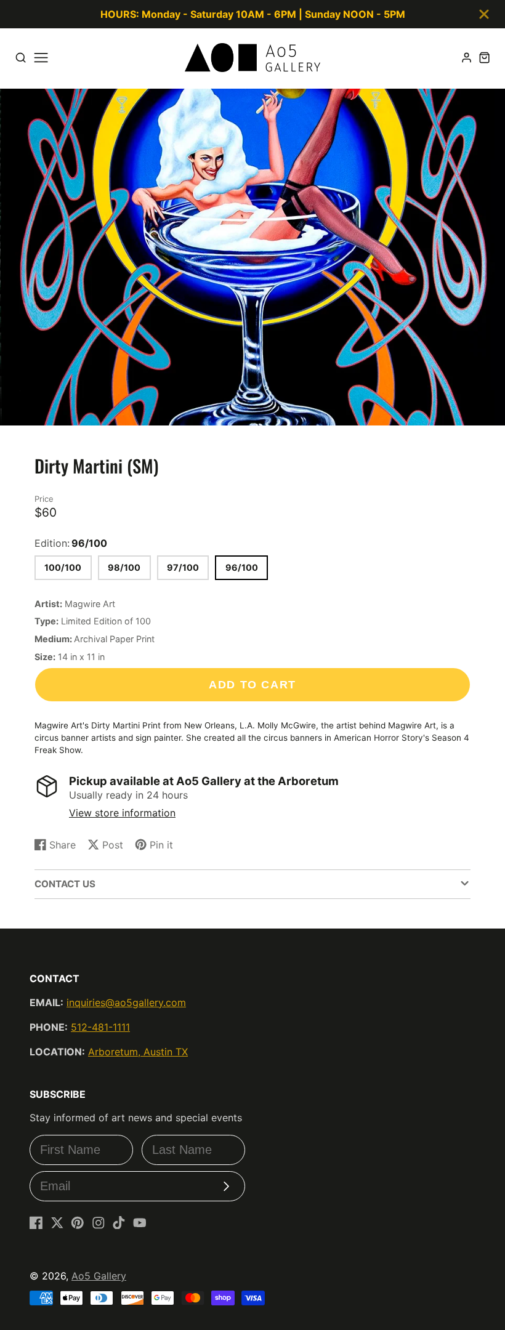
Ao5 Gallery (98, 1276)
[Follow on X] (57, 1223)
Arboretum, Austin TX (138, 1052)
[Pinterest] (77, 1223)
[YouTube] (140, 1223)
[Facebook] (36, 1223)
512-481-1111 (100, 1027)
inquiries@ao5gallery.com (126, 1002)
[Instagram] (98, 1223)
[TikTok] (119, 1223)
